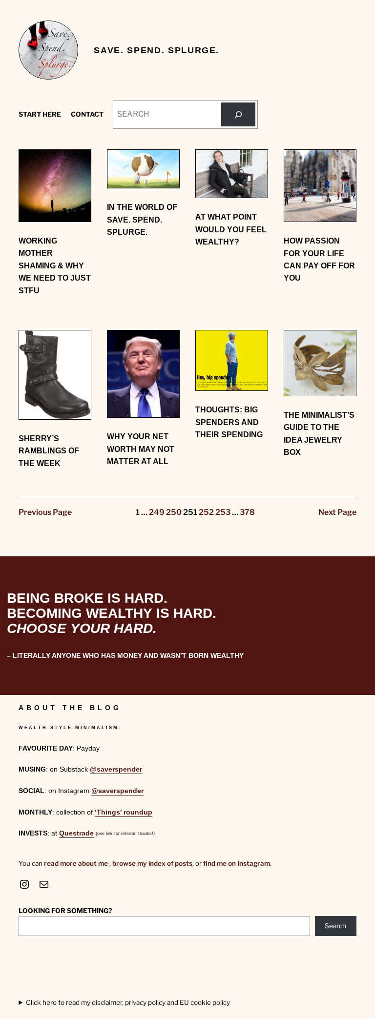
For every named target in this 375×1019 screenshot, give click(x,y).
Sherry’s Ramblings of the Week (49, 451)
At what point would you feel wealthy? (231, 229)
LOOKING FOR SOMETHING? (65, 911)
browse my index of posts (152, 863)
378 (247, 512)
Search (335, 926)
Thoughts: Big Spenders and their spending (229, 422)
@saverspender (116, 769)
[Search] (238, 114)
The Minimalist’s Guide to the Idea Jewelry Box (319, 433)
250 (174, 512)
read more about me (76, 863)
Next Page (337, 512)
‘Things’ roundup (123, 812)
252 (206, 512)
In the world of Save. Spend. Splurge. (142, 219)
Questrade (76, 833)
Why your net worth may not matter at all (140, 449)
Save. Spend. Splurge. (156, 50)
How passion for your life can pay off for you (319, 259)
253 (222, 512)
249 (157, 512)
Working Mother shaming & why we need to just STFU (55, 266)
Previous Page (45, 512)
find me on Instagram (236, 863)
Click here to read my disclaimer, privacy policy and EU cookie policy (128, 1002)
